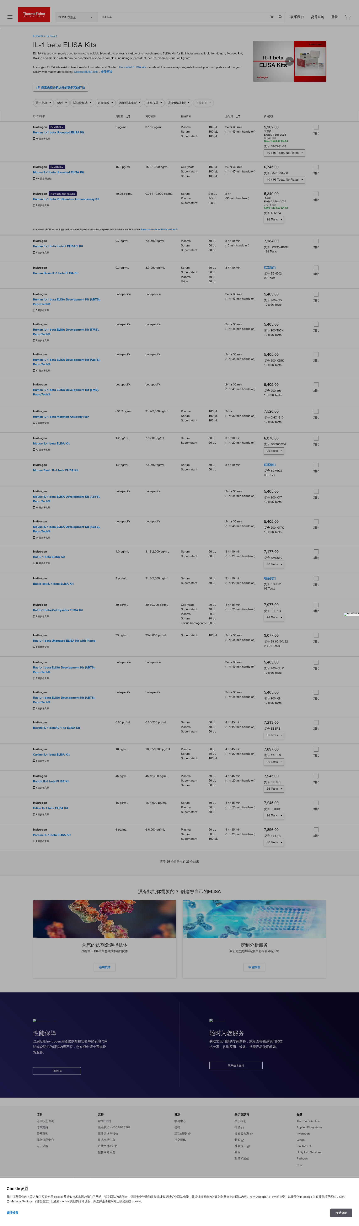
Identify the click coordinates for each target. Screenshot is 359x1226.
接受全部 (341, 1213)
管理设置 (12, 1213)
